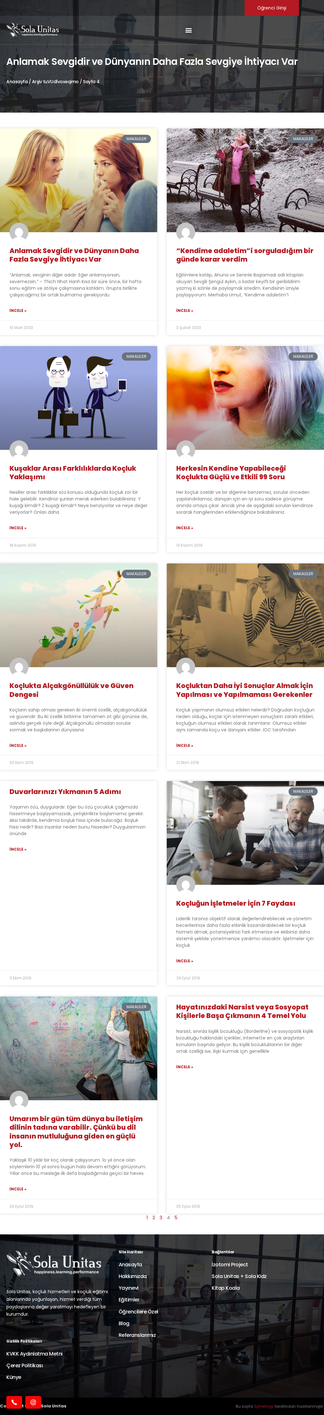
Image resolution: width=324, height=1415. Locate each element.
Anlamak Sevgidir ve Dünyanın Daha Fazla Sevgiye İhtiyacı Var (74, 255)
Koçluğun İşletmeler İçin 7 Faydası (236, 903)
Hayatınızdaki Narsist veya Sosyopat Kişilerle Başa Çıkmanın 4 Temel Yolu (242, 1011)
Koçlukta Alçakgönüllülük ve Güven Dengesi (71, 690)
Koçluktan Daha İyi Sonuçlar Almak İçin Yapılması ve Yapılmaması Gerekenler (244, 690)
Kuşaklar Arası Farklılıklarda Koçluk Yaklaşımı (72, 472)
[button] (188, 30)
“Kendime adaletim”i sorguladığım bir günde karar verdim (245, 255)
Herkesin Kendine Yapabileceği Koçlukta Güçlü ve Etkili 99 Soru (231, 472)
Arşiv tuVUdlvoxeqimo (55, 81)
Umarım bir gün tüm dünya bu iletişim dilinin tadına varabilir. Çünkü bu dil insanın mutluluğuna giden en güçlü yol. (76, 1131)
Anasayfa (17, 81)
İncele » (18, 310)
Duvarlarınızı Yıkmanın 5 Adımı (65, 791)
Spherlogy (264, 1406)
